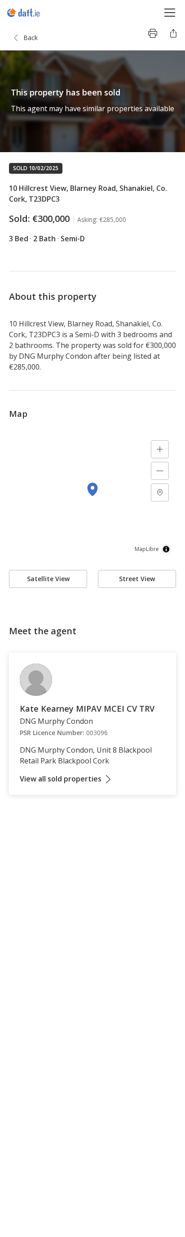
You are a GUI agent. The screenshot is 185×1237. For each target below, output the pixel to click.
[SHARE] (173, 33)
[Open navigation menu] (170, 12)
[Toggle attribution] (166, 549)
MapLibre (147, 549)
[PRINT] (152, 33)
